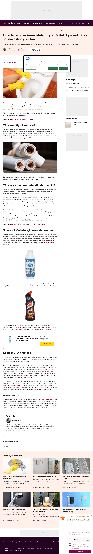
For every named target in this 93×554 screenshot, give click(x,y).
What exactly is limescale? (73, 83)
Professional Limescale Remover (40, 286)
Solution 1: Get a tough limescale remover (77, 90)
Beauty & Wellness (50, 23)
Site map (14, 542)
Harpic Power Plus (19, 329)
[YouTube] (83, 23)
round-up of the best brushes (12, 385)
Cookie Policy (64, 64)
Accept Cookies (63, 68)
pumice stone (47, 389)
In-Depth (6, 446)
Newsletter (62, 23)
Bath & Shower (22, 30)
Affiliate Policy (56, 542)
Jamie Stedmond (11, 50)
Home (4, 30)
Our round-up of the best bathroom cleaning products (28, 224)
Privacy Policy (23, 542)
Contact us (6, 542)
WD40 (11, 403)
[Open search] (88, 23)
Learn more (12, 62)
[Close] (68, 57)
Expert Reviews (8, 23)
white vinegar (49, 371)
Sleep (18, 23)
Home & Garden (37, 23)
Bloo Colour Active (46, 329)
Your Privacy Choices (36, 542)
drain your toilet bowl (22, 377)
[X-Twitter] (76, 23)
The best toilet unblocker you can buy (22, 119)
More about (9, 433)
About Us (47, 542)
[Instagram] (79, 23)
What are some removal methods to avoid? (77, 87)
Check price (47, 343)
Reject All (53, 68)
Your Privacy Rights (30, 68)
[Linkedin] (72, 23)
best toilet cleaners (48, 240)
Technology (26, 23)
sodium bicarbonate (46, 399)
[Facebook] (69, 23)
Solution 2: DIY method (72, 94)
